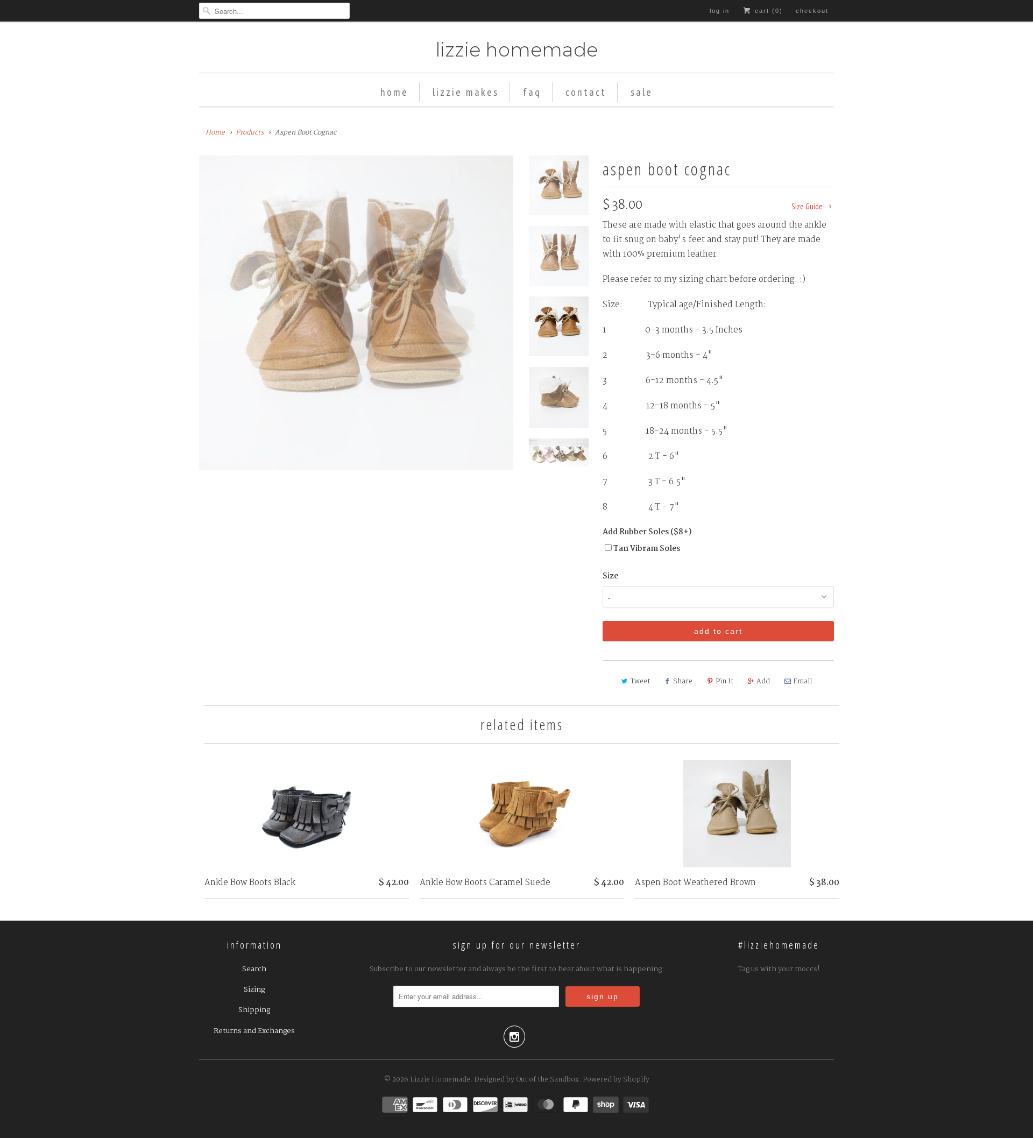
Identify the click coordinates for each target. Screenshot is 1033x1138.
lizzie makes (466, 92)
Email (802, 681)
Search (254, 969)
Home (394, 92)
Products (250, 132)
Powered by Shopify (616, 1079)
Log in (720, 11)
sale (642, 92)
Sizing (254, 989)
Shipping (254, 1010)
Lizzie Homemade (516, 49)
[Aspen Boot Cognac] (356, 312)
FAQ (532, 92)
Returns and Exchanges (254, 1031)
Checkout (812, 11)
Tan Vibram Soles (646, 548)
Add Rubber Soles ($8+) (647, 532)
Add (763, 681)
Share (682, 681)
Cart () (767, 11)
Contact (585, 92)
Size (610, 576)
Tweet (640, 681)
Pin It (724, 681)
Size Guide (807, 206)
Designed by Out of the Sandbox (526, 1079)
